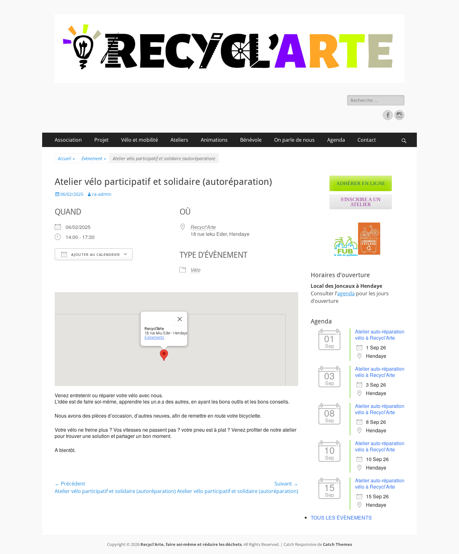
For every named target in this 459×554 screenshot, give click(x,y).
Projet (101, 139)
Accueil (66, 158)
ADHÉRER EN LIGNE (360, 183)
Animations (214, 139)
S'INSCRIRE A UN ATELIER (361, 202)
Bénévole (251, 139)
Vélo (195, 269)
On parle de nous (294, 139)
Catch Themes (337, 544)
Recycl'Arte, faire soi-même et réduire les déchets (191, 544)
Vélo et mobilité (139, 139)
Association (68, 139)
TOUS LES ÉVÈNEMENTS (341, 517)
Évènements (154, 337)
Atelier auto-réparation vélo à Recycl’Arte (379, 334)
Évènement (93, 158)
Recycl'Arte (203, 227)
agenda (346, 293)
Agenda (336, 139)
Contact (367, 139)
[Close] (179, 319)
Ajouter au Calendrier (95, 254)
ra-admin (101, 194)
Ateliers (179, 139)
